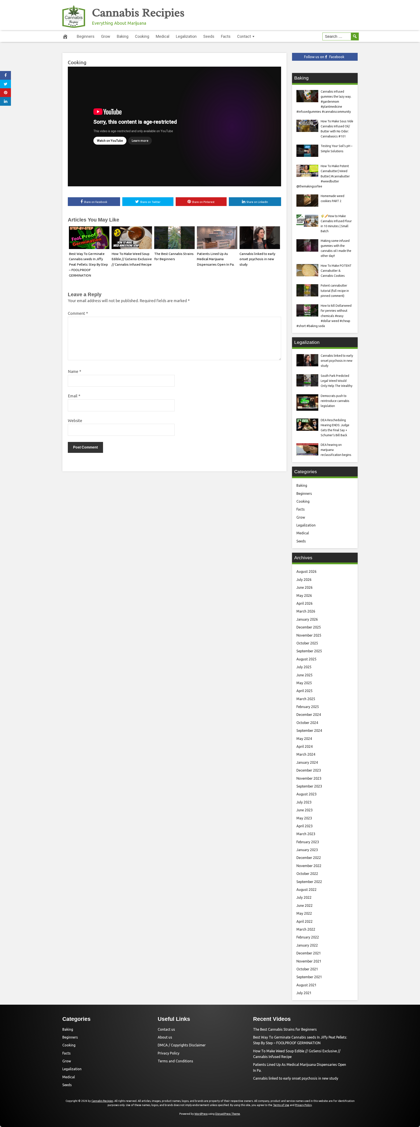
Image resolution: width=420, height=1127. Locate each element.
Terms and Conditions (175, 1061)
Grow (105, 36)
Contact (244, 36)
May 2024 (304, 739)
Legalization (186, 36)
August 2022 (306, 890)
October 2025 (307, 643)
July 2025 (304, 667)
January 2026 (307, 619)
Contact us (166, 1029)
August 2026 (306, 571)
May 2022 (304, 913)
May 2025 (304, 683)
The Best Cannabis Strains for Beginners (285, 1029)
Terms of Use (281, 1105)
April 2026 (304, 603)
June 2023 (304, 810)
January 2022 (307, 945)
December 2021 (308, 953)
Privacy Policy (168, 1053)
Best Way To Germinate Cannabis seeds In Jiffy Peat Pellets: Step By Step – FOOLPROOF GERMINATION (88, 264)
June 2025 (304, 675)
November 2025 (308, 635)
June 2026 (304, 587)
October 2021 (307, 969)
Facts (226, 36)
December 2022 (308, 858)
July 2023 (304, 802)
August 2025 (306, 659)
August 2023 (306, 794)
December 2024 (308, 715)
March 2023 (305, 834)
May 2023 (304, 818)
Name (74, 371)
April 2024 (304, 746)
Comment (78, 313)
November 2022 (308, 866)
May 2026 (304, 595)
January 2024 (307, 762)
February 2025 (307, 707)
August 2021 (306, 985)
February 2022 (307, 937)
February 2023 (307, 842)
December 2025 (308, 627)
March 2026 (305, 611)
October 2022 (307, 874)
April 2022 (304, 921)
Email (74, 396)
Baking (122, 36)
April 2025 (304, 691)
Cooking (142, 36)
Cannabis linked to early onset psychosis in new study (257, 259)
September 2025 (309, 651)
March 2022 (305, 929)
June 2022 (304, 905)
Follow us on (324, 57)
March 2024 (305, 754)
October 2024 (307, 723)
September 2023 (309, 786)
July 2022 (304, 897)
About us (165, 1037)
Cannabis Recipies (138, 12)
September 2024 (309, 730)
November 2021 (308, 961)
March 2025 (305, 699)
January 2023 (307, 850)
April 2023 (304, 826)
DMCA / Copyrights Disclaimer (182, 1045)
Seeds (208, 36)
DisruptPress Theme (227, 1113)
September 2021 (309, 977)
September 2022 (309, 882)
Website (75, 420)
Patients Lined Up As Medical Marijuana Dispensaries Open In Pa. (215, 259)
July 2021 (304, 993)
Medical (162, 36)
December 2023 (308, 770)
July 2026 (304, 580)
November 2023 (308, 778)
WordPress (201, 1113)
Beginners (85, 36)
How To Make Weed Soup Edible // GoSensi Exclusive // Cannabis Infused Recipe (132, 259)
